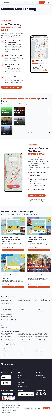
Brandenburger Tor (5, 354)
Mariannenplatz (21, 350)
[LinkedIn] (41, 393)
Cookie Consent (22, 386)
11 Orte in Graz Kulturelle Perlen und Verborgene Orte (25, 340)
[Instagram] (37, 393)
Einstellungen (38, 408)
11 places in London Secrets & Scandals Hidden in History (41, 334)
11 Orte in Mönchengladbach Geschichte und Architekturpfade (26, 334)
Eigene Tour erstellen (36, 195)
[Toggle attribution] (49, 132)
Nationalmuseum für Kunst (7, 311)
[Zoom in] (49, 109)
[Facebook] (44, 393)
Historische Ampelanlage (7, 350)
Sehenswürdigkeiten (23, 380)
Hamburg (20, 324)
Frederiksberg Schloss (6, 309)
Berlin (2, 322)
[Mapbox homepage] (31, 132)
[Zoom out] (49, 111)
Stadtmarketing (40, 375)
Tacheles (20, 352)
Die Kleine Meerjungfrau (6, 316)
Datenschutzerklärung (7, 412)
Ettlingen (37, 324)
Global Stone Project (6, 352)
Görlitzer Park (21, 354)
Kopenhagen (21, 6)
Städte (20, 375)
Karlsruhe (20, 325)
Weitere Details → (5, 114)
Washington (4, 327)
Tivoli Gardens (38, 309)
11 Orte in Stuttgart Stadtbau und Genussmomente (9, 334)
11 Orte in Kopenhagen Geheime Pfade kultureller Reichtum (25, 299)
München (37, 322)
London (3, 324)
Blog (19, 384)
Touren (20, 378)
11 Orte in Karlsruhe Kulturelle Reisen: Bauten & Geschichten (8, 343)
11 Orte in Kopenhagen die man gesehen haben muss (8, 299)
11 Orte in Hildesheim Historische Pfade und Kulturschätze (42, 340)
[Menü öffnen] (48, 2)
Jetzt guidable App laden (11, 87)
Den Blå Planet (21, 311)
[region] (39, 120)
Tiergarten (37, 350)
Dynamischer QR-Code (42, 378)
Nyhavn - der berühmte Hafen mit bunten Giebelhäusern (9, 313)
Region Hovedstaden (12, 6)
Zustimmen (46, 408)
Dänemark (3, 6)
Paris (19, 322)
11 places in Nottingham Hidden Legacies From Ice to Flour (8, 340)
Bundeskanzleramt (39, 352)
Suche (41, 2)
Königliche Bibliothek (39, 311)
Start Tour (13, 250)
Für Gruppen (21, 382)
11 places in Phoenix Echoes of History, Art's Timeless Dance (25, 337)
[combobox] (26, 2)
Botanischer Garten (22, 313)
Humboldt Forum (39, 354)
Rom (2, 325)
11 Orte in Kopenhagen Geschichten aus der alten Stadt (42, 299)
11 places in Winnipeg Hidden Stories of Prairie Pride (41, 337)
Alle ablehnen (28, 408)
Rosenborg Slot (21, 309)
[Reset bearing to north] (49, 113)
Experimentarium (39, 313)
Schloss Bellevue (5, 355)
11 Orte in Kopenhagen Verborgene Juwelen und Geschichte (9, 302)
